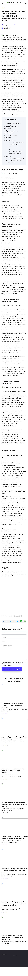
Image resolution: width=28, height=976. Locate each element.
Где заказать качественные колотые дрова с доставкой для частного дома (15, 870)
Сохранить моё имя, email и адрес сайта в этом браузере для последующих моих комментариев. (14, 664)
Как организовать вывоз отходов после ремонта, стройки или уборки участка (14, 804)
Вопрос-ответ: (10, 140)
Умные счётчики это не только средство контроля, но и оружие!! (15, 160)
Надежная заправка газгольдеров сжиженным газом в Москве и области (14, 770)
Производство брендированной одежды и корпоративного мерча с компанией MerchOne (14, 903)
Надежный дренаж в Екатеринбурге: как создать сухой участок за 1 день (14, 738)
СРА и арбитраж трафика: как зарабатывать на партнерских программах (12, 937)
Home (3, 8)
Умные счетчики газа (13, 123)
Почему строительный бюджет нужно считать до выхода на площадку (13, 705)
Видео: (8, 156)
